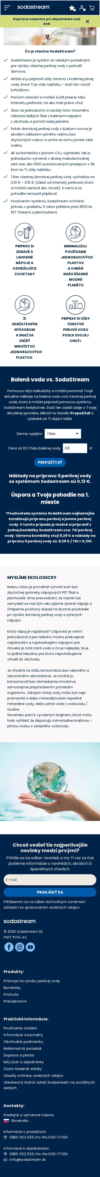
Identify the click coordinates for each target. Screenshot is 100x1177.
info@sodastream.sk (27, 1159)
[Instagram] (19, 947)
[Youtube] (30, 947)
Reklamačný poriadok (23, 1048)
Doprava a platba (19, 1055)
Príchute (11, 994)
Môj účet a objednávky (24, 1062)
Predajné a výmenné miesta (29, 1115)
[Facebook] (9, 947)
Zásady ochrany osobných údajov (33, 1075)
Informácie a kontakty (23, 1035)
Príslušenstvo (15, 1001)
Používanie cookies (20, 1028)
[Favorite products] (72, 8)
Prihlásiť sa (50, 892)
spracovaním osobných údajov (52, 907)
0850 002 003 (21, 1137)
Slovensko (19, 1120)
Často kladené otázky (23, 1068)
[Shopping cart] (92, 8)
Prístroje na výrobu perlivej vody (32, 981)
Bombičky (12, 987)
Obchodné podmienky (23, 1041)
